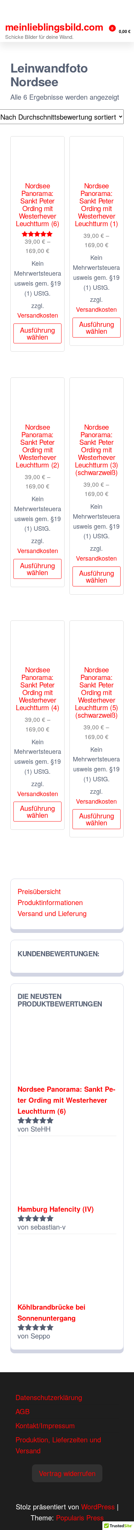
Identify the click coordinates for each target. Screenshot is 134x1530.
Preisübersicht (39, 891)
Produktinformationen (50, 902)
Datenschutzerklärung (48, 1397)
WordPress (98, 1506)
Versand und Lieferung (52, 913)
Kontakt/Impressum (45, 1425)
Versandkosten (37, 314)
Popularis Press (80, 1517)
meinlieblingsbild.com (54, 27)
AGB (22, 1411)
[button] (67, 1473)
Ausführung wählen (37, 333)
